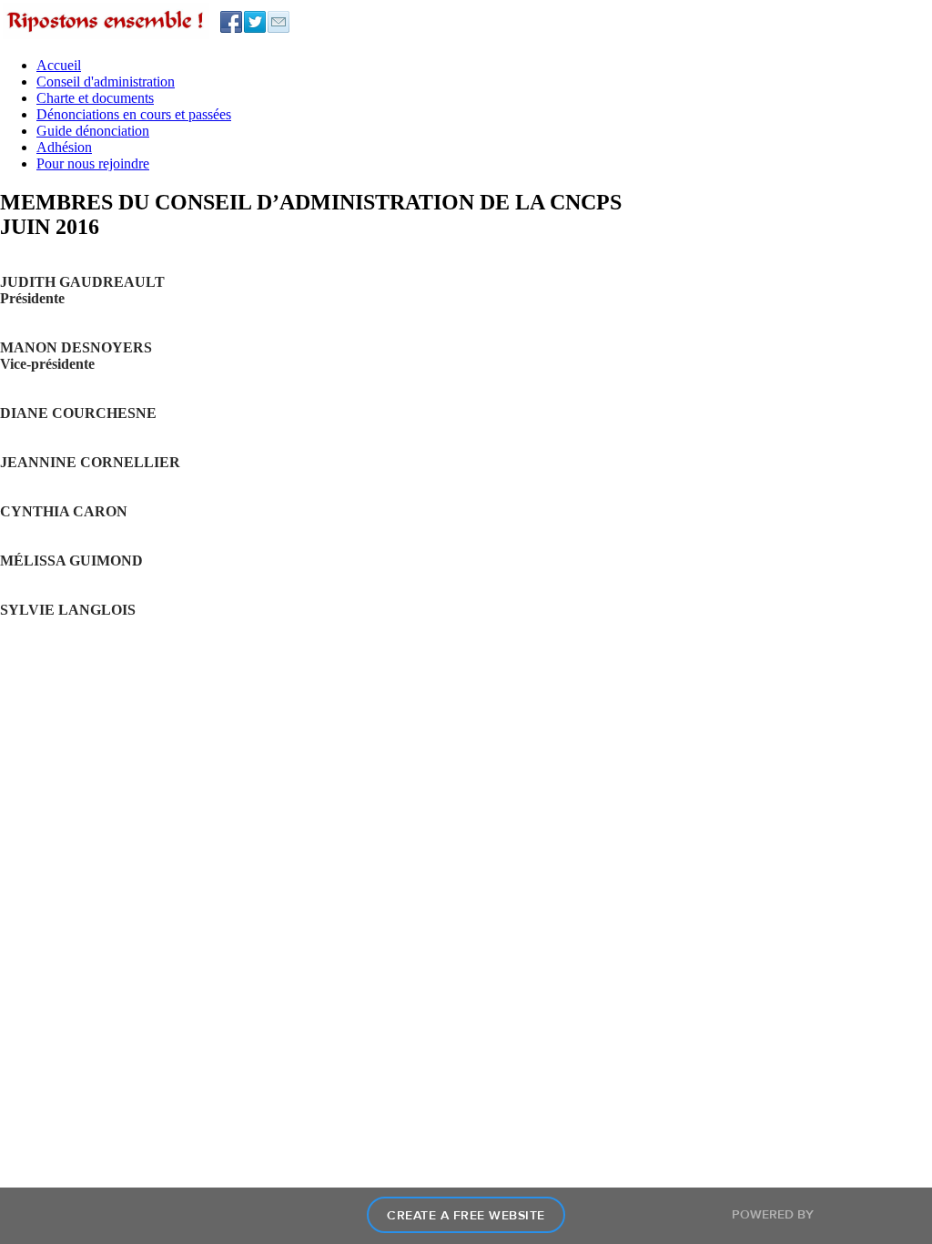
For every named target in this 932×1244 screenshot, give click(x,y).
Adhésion (64, 147)
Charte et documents (95, 98)
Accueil (58, 65)
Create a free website (466, 1216)
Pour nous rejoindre (92, 163)
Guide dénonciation (92, 130)
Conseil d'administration (105, 81)
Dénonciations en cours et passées (133, 114)
